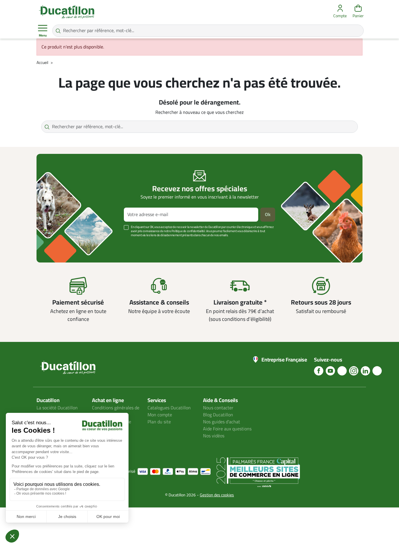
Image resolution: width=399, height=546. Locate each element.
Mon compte (160, 414)
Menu (43, 35)
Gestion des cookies (217, 495)
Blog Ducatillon (218, 414)
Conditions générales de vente (115, 411)
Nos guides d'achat (221, 421)
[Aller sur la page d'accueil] (66, 12)
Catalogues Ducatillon (169, 407)
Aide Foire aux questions (227, 428)
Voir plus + (56, 243)
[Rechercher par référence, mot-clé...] (58, 31)
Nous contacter (218, 407)
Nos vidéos (213, 435)
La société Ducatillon (57, 407)
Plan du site (159, 421)
